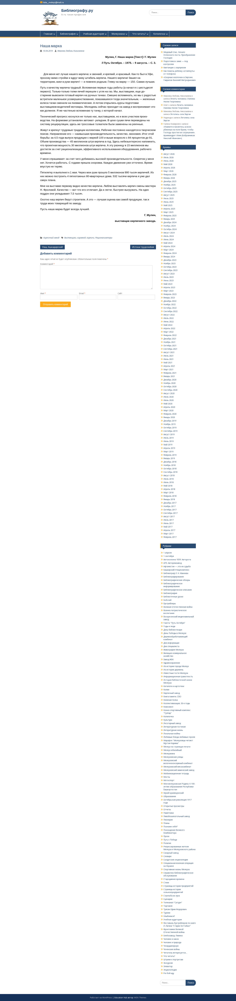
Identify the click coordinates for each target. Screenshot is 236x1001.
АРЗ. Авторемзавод (172, 563)
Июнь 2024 (168, 239)
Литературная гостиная (174, 726)
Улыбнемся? (169, 916)
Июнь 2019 (168, 441)
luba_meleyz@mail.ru (53, 2)
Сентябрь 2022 (170, 311)
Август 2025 (169, 195)
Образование (169, 796)
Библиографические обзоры (176, 580)
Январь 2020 (169, 417)
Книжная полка (170, 700)
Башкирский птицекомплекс (176, 569)
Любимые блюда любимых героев (179, 737)
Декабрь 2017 (169, 502)
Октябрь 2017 (169, 509)
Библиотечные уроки (173, 596)
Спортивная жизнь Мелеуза (176, 869)
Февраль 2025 (169, 215)
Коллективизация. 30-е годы (176, 703)
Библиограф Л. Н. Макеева (175, 573)
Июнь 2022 (168, 321)
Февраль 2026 (169, 174)
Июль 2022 (168, 318)
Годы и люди (169, 626)
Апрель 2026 (169, 167)
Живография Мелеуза (173, 649)
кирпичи (90, 237)
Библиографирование (173, 576)
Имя (43, 293)
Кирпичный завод (51, 237)
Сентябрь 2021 (170, 349)
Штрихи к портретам (173, 959)
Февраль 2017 (169, 537)
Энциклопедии (170, 969)
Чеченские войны (171, 949)
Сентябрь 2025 (170, 191)
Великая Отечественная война (177, 607)
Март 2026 (168, 171)
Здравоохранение (171, 662)
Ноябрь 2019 (169, 424)
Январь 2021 (169, 376)
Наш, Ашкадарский (52, 247)
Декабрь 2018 (169, 461)
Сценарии (167, 899)
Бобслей (167, 600)
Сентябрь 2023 (170, 270)
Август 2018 (169, 475)
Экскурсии (168, 963)
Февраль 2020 (169, 414)
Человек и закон (171, 939)
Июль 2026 (168, 157)
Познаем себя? (170, 826)
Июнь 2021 (168, 359)
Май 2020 (167, 403)
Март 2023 (168, 290)
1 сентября (168, 556)
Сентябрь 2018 (170, 472)
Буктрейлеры (169, 603)
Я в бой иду (168, 973)
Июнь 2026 (168, 160)
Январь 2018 (169, 499)
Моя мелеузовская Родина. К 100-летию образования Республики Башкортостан (179, 786)
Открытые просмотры (173, 806)
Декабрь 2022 (169, 301)
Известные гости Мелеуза (175, 673)
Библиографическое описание (177, 589)
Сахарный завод (171, 852)
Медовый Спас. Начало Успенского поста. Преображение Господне (179, 55)
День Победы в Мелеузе (174, 633)
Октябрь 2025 (169, 188)
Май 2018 (167, 485)
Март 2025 (168, 212)
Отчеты (167, 809)
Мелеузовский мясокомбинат (177, 766)
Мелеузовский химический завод (178, 770)
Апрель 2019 (169, 448)
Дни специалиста (171, 646)
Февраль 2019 (169, 455)
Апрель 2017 (169, 530)
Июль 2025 (168, 198)
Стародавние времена (173, 879)
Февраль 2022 (169, 335)
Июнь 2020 (168, 400)
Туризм (166, 912)
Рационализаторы (103, 237)
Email (82, 293)
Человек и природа (172, 942)
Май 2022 (167, 325)
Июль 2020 (168, 396)
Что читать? (139, 33)
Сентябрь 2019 (170, 431)
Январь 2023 (169, 297)
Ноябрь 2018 (169, 465)
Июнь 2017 (168, 523)
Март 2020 (168, 410)
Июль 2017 (168, 520)
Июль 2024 (168, 236)
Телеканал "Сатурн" (172, 902)
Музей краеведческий (173, 793)
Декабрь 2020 (169, 379)
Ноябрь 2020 (169, 383)
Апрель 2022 (169, 328)
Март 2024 (168, 249)
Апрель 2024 (169, 246)
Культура (167, 720)
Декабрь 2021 (169, 338)
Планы (166, 823)
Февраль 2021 (169, 373)
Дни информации (171, 643)
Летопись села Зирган (180, 114)
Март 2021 (168, 369)
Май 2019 (167, 444)
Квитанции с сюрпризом (174, 67)
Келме (166, 689)
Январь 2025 (169, 219)
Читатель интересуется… (175, 952)
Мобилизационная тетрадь (176, 773)
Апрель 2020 (169, 407)
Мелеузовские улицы (173, 757)
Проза (166, 836)
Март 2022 (168, 331)
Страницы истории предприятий (178, 886)
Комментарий (47, 264)
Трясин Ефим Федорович (175, 909)
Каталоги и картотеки (173, 686)
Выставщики (70, 237)
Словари (167, 856)
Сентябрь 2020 (170, 390)
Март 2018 (168, 492)
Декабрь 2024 (169, 222)
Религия (167, 843)
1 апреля (167, 552)
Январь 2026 (169, 178)
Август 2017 (169, 516)
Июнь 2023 (168, 280)
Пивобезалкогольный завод (176, 816)
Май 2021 (167, 362)
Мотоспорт (168, 780)
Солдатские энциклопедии (175, 859)
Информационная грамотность (178, 676)
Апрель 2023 (169, 287)
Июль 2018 (168, 479)
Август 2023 (169, 273)
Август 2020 (169, 393)
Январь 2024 (169, 256)
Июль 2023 (168, 277)
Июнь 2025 (168, 202)
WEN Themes (140, 997)
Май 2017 (167, 526)
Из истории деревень (173, 669)
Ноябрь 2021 (169, 342)
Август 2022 (169, 314)
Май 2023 (167, 284)
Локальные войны (171, 733)
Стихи (166, 882)
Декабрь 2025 (169, 181)
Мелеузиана (118, 33)
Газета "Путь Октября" (174, 623)
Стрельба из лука (171, 895)
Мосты (166, 777)
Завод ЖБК (168, 659)
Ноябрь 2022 (169, 304)
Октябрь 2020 (169, 386)
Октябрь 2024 (169, 229)
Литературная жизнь (173, 730)
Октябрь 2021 (169, 345)
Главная (48, 33)
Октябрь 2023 (169, 267)
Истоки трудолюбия (143, 247)
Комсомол (168, 706)
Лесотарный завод (172, 723)
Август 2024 (169, 232)
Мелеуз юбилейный (172, 750)
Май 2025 (167, 205)
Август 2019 (169, 434)
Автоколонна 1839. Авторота (177, 559)
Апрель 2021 (169, 366)
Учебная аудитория (93, 33)
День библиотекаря (172, 629)
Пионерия (168, 819)
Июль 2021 (168, 355)
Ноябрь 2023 (169, 263)
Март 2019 (168, 451)
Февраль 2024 (169, 253)
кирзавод (81, 237)
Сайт (120, 293)
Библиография (68, 33)
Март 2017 (168, 533)
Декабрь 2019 (169, 420)
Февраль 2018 (169, 496)
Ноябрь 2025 (169, 184)
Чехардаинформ (171, 946)
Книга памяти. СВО (172, 696)
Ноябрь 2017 (169, 506)
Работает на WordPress (101, 997)
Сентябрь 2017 (170, 513)
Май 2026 (167, 164)
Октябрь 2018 (169, 468)
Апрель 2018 (169, 489)
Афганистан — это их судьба (177, 566)
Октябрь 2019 (169, 427)
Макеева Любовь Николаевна (70, 51)
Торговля (167, 906)
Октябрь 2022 (169, 308)
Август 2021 (169, 352)
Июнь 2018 (168, 482)
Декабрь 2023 (169, 260)
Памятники (168, 813)
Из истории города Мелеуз (176, 666)
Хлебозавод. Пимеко (173, 935)
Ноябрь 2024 (169, 225)
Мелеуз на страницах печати (176, 746)
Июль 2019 (168, 437)
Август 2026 (169, 154)
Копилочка (159, 33)
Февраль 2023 (169, 294)
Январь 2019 (169, 458)
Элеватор (167, 966)
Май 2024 (167, 243)
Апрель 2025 (169, 208)
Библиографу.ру (77, 10)
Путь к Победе (170, 839)
